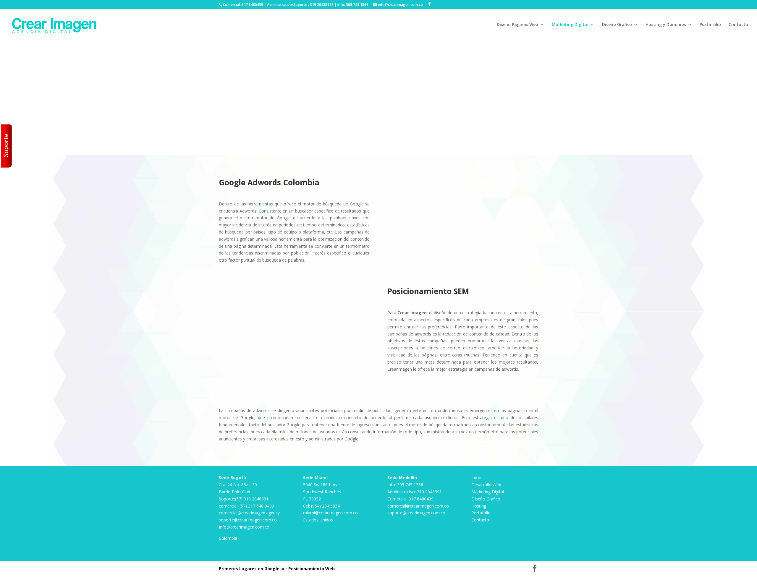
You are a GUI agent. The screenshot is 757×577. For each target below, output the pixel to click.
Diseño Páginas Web (517, 24)
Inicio (448, 24)
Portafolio (710, 24)
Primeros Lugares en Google (249, 568)
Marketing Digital (570, 24)
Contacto (738, 24)
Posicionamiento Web (311, 568)
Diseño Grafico (617, 24)
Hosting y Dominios (666, 24)
